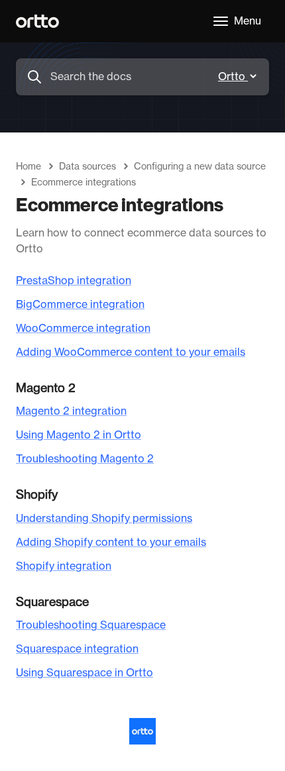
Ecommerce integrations (83, 182)
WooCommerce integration (83, 328)
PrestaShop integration (73, 281)
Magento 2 (46, 388)
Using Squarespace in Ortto (84, 673)
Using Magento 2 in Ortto (78, 435)
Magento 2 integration (71, 411)
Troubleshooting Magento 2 (85, 459)
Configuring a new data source (200, 167)
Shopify (37, 495)
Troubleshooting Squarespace (91, 625)
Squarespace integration (77, 649)
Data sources (87, 167)
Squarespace (52, 602)
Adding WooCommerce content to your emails (130, 352)
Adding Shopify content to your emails (111, 542)
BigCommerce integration (80, 304)
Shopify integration (63, 566)
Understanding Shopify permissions (104, 518)
